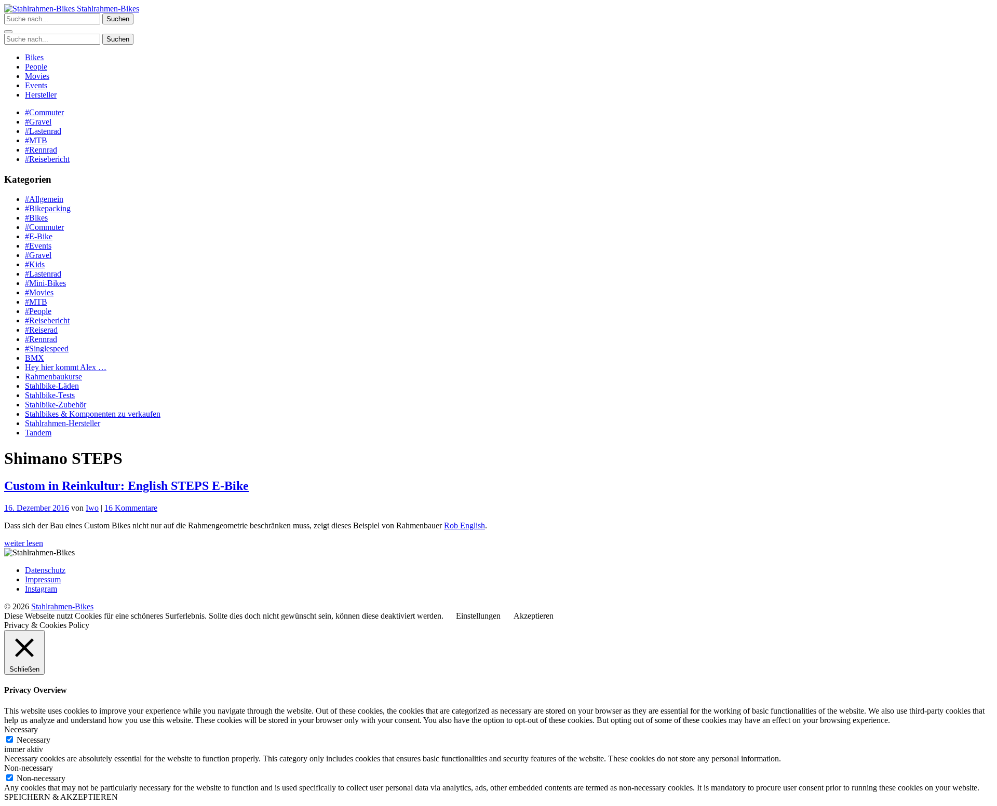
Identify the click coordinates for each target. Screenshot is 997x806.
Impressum (43, 579)
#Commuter (44, 112)
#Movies (39, 292)
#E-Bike (38, 236)
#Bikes (36, 217)
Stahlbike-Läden (52, 385)
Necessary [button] (21, 729)
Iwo (92, 507)
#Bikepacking (48, 208)
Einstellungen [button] (478, 615)
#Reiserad (41, 329)
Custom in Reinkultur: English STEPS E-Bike (126, 486)
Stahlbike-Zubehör (55, 404)
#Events (38, 245)
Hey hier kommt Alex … (65, 367)
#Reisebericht (47, 159)
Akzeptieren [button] (534, 615)
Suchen (117, 19)
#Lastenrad (43, 131)
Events (36, 85)
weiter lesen (23, 543)
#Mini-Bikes (45, 283)
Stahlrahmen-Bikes (107, 8)
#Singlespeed (47, 348)
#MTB (36, 140)
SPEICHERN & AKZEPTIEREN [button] (61, 797)
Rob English (464, 525)
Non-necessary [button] (28, 767)
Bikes (34, 57)
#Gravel (38, 121)
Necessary (33, 739)
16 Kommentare (130, 507)
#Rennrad (41, 149)
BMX (34, 357)
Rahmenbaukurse (53, 376)
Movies (37, 76)
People (36, 66)
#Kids (35, 264)
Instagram (41, 588)
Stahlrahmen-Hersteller (62, 423)
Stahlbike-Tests (50, 395)
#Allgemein (44, 199)
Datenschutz (45, 570)
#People (38, 311)
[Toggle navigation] (8, 31)
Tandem (38, 432)
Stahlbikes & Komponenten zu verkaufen (92, 413)
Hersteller (41, 94)
